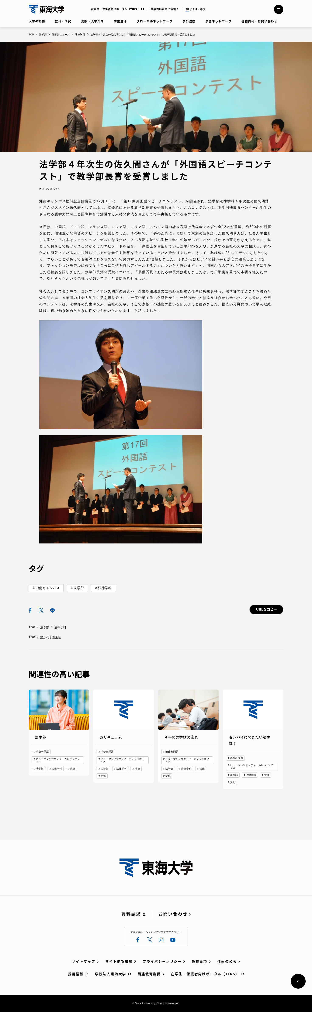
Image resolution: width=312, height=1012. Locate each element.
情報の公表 (227, 962)
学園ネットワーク (218, 21)
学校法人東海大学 (110, 974)
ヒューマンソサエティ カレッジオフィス (58, 760)
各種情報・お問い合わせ (259, 21)
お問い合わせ (173, 914)
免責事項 (199, 962)
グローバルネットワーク (155, 21)
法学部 (79, 588)
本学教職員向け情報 (163, 9)
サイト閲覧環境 (119, 962)
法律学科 (105, 588)
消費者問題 (42, 751)
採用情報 (76, 974)
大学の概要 (37, 21)
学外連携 (189, 21)
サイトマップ (83, 962)
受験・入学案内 (92, 21)
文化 (103, 775)
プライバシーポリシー (162, 962)
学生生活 (120, 21)
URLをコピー (266, 609)
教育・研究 (63, 21)
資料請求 (131, 914)
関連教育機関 (149, 974)
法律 (72, 768)
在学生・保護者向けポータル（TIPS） (115, 9)
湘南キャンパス (48, 588)
